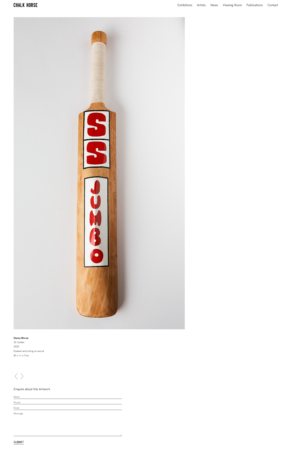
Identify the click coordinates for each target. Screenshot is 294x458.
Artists (201, 5)
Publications (255, 5)
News (214, 5)
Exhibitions (184, 5)
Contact (272, 5)
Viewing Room (232, 5)
